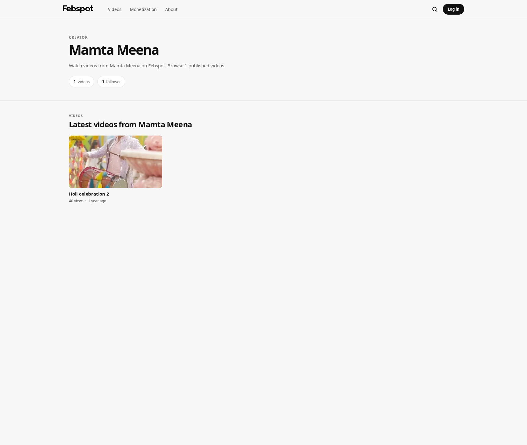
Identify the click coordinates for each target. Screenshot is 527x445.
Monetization (143, 9)
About (171, 9)
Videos (114, 9)
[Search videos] (434, 9)
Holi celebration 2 (89, 194)
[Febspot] (78, 9)
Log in (454, 9)
